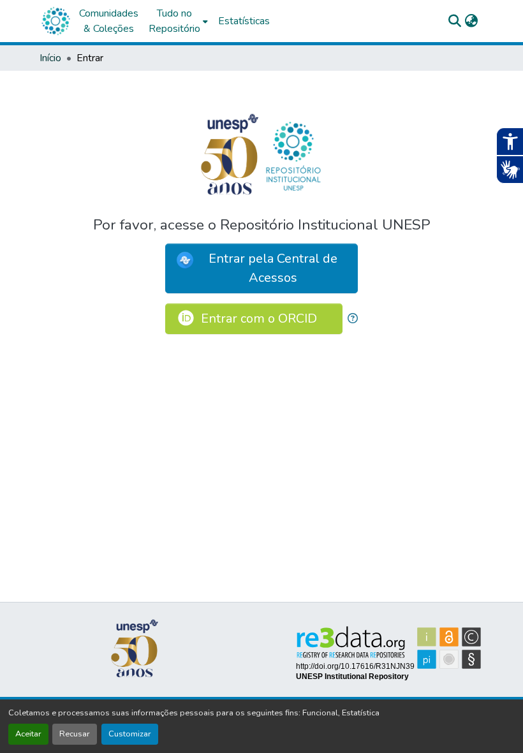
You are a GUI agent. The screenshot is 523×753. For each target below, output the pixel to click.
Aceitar (28, 734)
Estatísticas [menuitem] (244, 21)
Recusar (74, 734)
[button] (55, 21)
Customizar (129, 734)
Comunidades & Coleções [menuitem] (108, 21)
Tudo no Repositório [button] (174, 21)
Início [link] (50, 58)
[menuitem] (178, 21)
